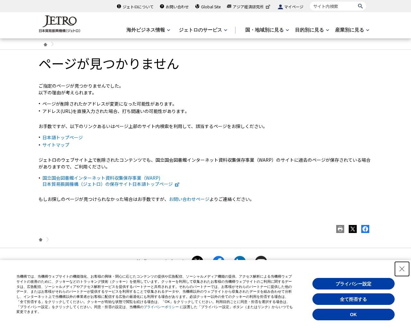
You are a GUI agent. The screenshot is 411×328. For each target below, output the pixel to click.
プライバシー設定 (354, 283)
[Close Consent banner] (402, 269)
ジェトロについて (138, 6)
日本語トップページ (62, 137)
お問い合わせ (177, 6)
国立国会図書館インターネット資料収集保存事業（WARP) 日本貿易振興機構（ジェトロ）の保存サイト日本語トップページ (107, 181)
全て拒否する (353, 299)
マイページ (293, 6)
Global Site (211, 6)
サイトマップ (55, 145)
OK (353, 314)
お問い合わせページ (189, 199)
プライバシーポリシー (161, 307)
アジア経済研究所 (248, 6)
